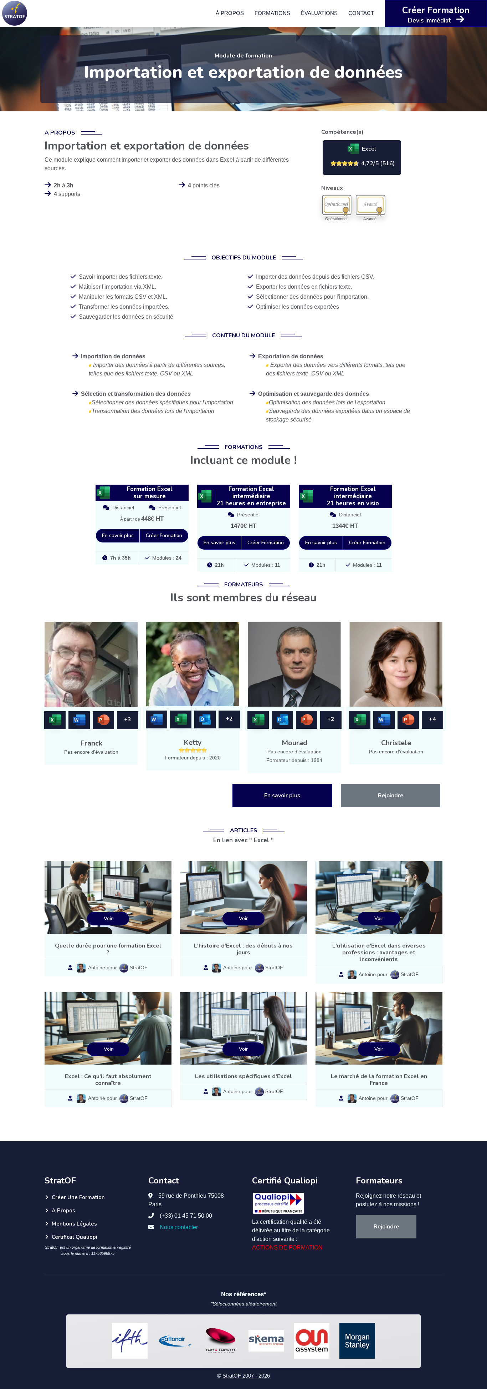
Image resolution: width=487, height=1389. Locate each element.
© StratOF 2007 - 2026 (243, 1376)
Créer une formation (78, 1197)
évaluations (319, 13)
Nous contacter (179, 1227)
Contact (361, 13)
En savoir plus (118, 535)
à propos (230, 13)
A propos (63, 1210)
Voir (108, 918)
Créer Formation (164, 535)
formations (272, 13)
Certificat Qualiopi (74, 1237)
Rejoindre (390, 795)
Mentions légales (74, 1223)
